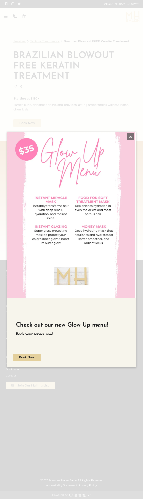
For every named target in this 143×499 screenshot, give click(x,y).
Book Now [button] (27, 357)
